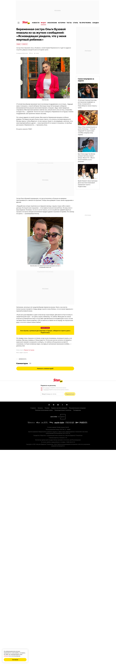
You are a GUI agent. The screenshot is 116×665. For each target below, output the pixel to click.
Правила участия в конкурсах (59, 408)
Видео (43, 23)
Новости (36, 23)
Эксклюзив (52, 23)
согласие (47, 387)
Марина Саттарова (29, 350)
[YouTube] (66, 404)
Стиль (75, 23)
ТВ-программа (85, 23)
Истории (61, 23)
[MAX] (49, 404)
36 (32, 53)
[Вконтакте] (58, 404)
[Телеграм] (53, 404)
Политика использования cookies (44, 410)
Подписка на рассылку (48, 385)
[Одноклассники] (62, 404)
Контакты (40, 408)
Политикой (46, 389)
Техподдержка (77, 410)
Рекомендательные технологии (63, 410)
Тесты (69, 23)
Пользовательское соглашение (77, 408)
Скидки (95, 23)
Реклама (47, 408)
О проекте (33, 408)
